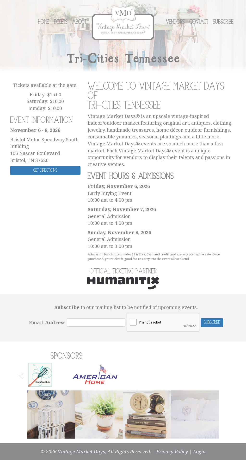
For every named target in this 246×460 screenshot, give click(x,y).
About (79, 22)
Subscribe (223, 22)
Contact (199, 22)
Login (199, 451)
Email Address (47, 322)
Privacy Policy (172, 451)
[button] (22, 375)
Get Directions (45, 170)
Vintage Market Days (81, 451)
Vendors (175, 22)
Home (43, 22)
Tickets (61, 22)
